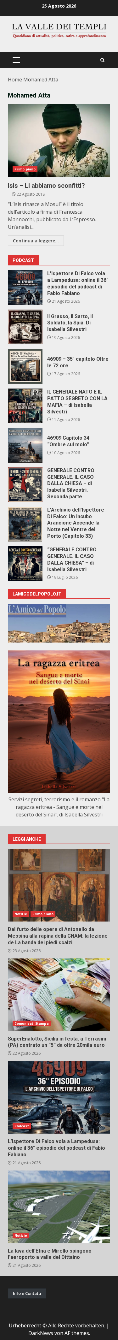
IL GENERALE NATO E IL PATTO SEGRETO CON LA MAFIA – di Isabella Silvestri (25, 405)
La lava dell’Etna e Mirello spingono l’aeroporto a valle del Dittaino (59, 1207)
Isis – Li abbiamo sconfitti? (59, 140)
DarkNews (40, 1333)
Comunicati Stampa (31, 1023)
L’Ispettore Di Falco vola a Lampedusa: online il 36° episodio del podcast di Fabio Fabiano (25, 287)
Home (15, 79)
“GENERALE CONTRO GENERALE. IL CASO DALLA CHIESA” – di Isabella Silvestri (25, 563)
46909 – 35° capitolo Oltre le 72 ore (25, 366)
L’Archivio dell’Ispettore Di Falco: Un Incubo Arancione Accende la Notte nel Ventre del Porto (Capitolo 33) (25, 524)
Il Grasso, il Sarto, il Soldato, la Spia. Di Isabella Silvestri (25, 327)
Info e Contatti (27, 1293)
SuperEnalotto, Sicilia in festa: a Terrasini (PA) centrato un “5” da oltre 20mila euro (59, 994)
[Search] (102, 60)
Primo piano (25, 169)
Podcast (21, 1126)
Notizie (20, 914)
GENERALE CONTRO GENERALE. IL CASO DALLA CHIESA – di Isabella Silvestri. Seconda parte (25, 484)
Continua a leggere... (36, 241)
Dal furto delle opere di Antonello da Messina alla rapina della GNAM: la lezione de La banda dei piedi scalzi (59, 885)
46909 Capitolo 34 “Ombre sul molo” (25, 445)
